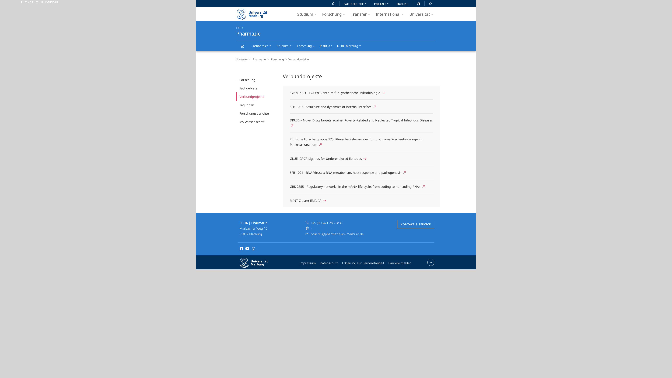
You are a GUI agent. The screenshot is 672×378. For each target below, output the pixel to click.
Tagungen (246, 105)
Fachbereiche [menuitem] (354, 4)
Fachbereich (259, 46)
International (388, 14)
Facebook (241, 249)
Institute (326, 46)
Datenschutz (329, 263)
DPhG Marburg (347, 46)
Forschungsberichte (254, 113)
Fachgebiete (248, 88)
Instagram (253, 249)
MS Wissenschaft (252, 122)
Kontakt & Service (416, 224)
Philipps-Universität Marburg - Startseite (258, 13)
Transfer (359, 14)
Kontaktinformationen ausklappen (430, 262)
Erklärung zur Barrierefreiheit (363, 263)
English (402, 4)
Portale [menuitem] (380, 4)
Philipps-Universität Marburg (260, 268)
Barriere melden (400, 263)
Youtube (247, 249)
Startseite (241, 59)
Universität (419, 14)
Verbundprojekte (251, 96)
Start (334, 3)
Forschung (332, 14)
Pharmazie (242, 46)
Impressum (307, 263)
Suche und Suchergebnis (430, 3)
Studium (305, 14)
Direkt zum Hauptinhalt (39, 2)
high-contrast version (418, 3)
